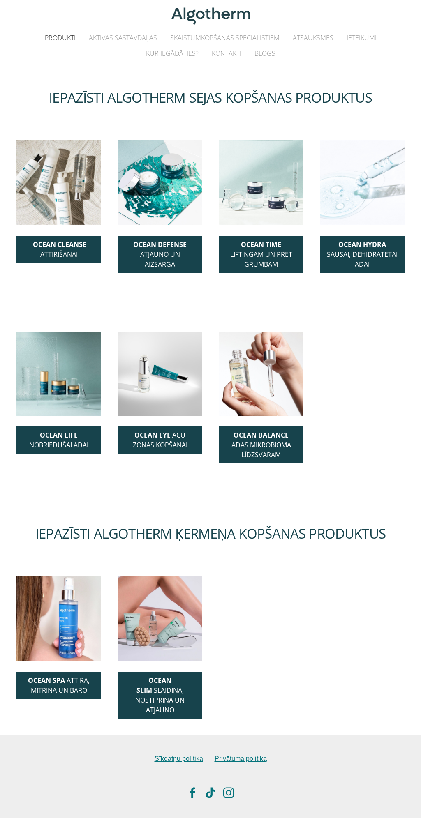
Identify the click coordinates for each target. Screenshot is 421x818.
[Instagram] (228, 793)
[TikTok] (210, 793)
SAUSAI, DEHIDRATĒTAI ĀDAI (362, 254)
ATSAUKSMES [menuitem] (313, 37)
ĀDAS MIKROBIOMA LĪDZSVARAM (261, 445)
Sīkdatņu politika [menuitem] (179, 758)
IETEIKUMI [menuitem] (362, 37)
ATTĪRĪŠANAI (59, 249)
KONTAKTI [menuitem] (226, 53)
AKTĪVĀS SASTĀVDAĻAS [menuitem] (123, 37)
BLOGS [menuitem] (264, 53)
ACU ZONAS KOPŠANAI (160, 440)
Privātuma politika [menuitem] (241, 758)
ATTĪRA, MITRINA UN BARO (59, 685)
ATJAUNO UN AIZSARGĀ (160, 254)
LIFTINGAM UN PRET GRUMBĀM (261, 254)
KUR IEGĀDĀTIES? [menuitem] (172, 53)
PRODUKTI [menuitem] (60, 37)
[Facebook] (192, 793)
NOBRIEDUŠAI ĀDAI (58, 440)
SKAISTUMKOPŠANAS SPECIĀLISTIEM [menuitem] (225, 37)
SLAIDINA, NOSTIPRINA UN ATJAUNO (160, 695)
